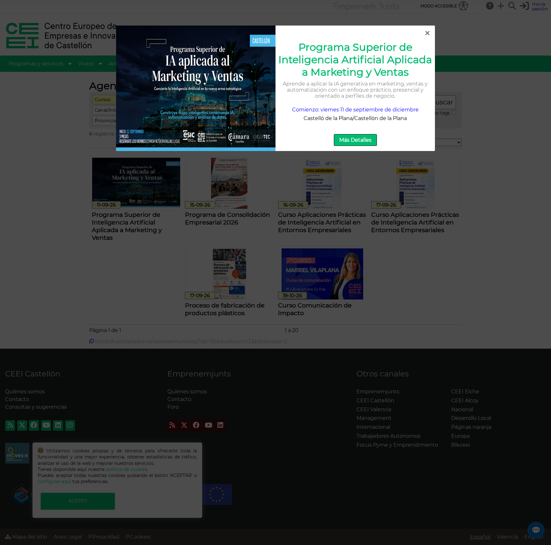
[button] (427, 33)
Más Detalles (355, 140)
